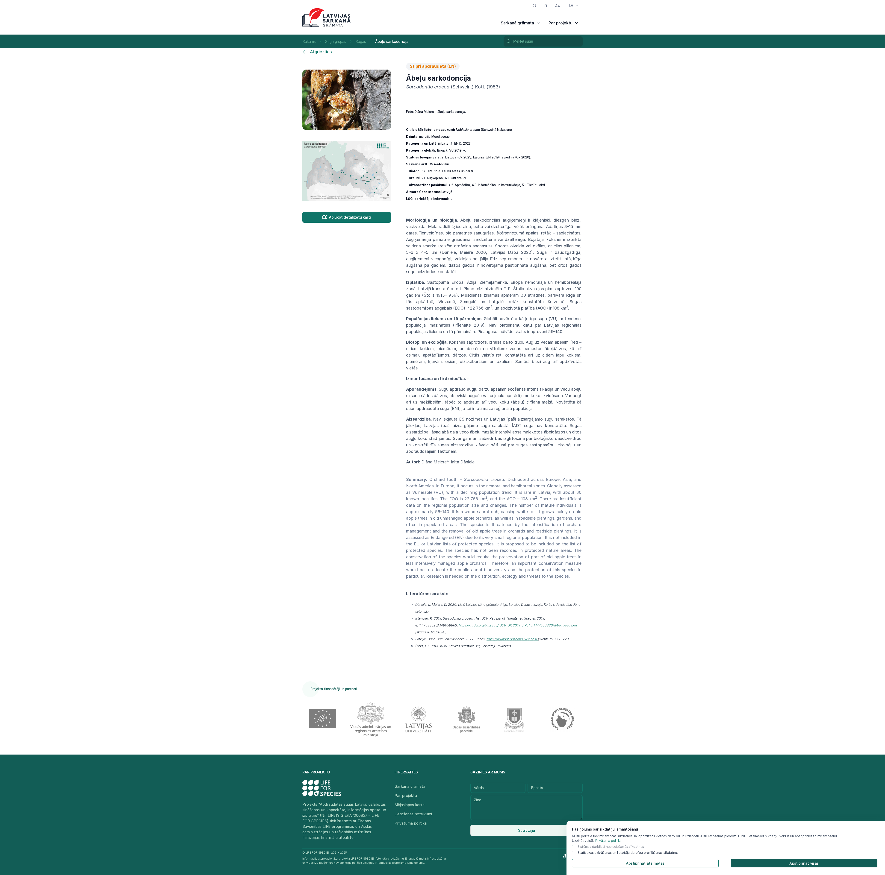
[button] (386, 73)
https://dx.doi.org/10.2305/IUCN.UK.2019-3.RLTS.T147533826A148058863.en (518, 625)
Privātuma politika (608, 841)
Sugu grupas (335, 41)
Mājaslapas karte (410, 804)
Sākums (309, 41)
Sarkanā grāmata (410, 786)
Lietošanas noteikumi (413, 814)
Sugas (360, 41)
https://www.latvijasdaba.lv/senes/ (512, 639)
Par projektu (406, 795)
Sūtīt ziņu (526, 830)
